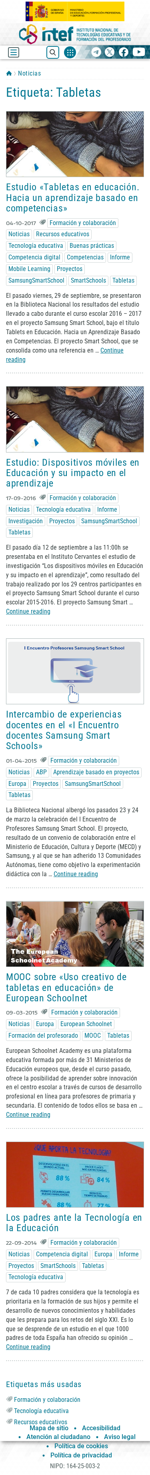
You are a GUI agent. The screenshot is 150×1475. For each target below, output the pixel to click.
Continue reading (28, 611)
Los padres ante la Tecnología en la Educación (74, 1223)
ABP (41, 772)
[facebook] (123, 52)
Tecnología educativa (35, 245)
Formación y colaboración (83, 223)
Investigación (25, 521)
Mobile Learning (29, 269)
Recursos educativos (62, 234)
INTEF (9, 73)
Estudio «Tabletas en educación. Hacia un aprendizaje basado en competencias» (72, 197)
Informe (120, 257)
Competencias (85, 257)
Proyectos (69, 269)
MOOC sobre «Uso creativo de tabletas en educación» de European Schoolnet (66, 987)
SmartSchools (88, 280)
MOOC (92, 1035)
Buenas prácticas (92, 245)
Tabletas (123, 280)
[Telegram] (96, 52)
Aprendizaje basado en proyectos (96, 772)
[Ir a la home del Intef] (75, 34)
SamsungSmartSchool (36, 280)
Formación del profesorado (43, 1035)
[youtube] (139, 52)
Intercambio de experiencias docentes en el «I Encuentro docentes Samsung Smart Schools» (64, 730)
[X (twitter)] (110, 52)
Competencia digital (34, 257)
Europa (17, 783)
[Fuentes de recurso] (70, 52)
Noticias (29, 73)
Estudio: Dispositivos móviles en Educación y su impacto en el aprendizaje (73, 473)
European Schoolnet (86, 1024)
